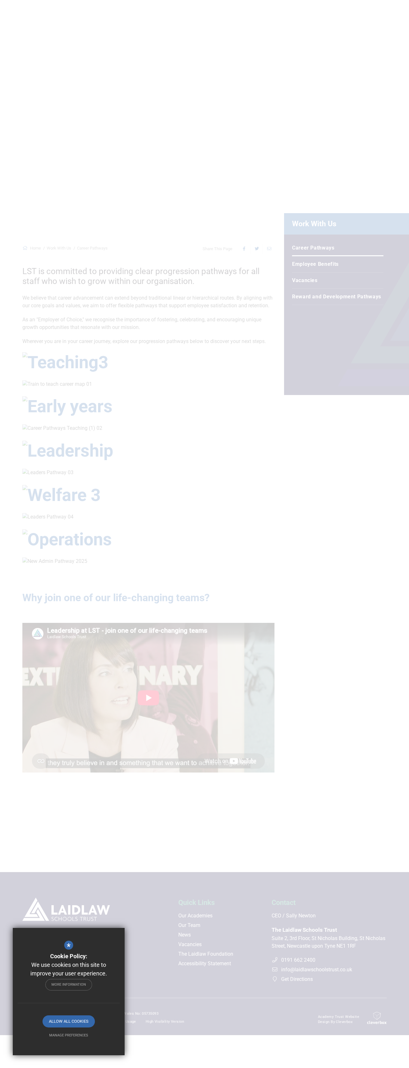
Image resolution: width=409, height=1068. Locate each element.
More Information (68, 984)
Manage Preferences (68, 1035)
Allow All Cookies (69, 1021)
